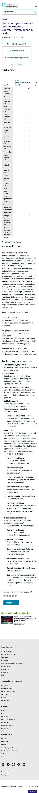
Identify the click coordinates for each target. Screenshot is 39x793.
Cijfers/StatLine (6, 651)
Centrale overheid (7, 688)
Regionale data (6, 666)
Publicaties (5, 669)
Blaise (3, 675)
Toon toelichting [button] (17, 65)
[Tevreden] (12, 595)
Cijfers (5, 19)
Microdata (4, 660)
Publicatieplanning (7, 772)
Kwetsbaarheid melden (9, 751)
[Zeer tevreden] (15, 595)
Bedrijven (4, 685)
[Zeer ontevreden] (4, 595)
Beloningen (5, 700)
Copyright (4, 742)
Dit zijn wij (4, 716)
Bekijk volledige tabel (18, 44)
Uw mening (32, 791)
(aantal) (22, 83)
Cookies (3, 745)
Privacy (3, 697)
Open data (4, 657)
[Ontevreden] (7, 595)
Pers (2, 713)
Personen (4, 694)
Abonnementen (6, 757)
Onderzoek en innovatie (9, 719)
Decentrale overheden (8, 691)
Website (4, 739)
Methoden (4, 672)
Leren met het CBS (7, 725)
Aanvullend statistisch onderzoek (12, 663)
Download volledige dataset (17, 58)
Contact (3, 710)
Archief (3, 754)
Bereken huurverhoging (9, 654)
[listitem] (3, 764)
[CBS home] (11, 4)
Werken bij (5, 722)
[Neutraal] (10, 595)
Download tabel (18, 51)
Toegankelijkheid (7, 748)
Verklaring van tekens (13, 242)
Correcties (4, 728)
